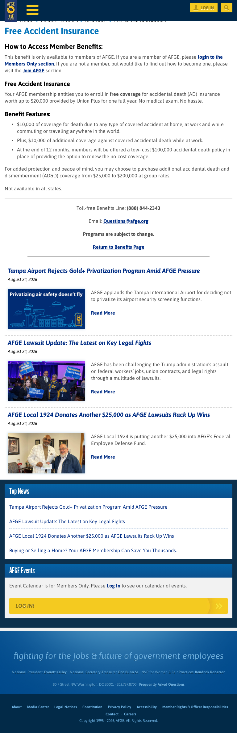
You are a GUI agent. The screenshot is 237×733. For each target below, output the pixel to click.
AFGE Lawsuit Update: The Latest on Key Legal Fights (79, 342)
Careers (130, 714)
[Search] (226, 7)
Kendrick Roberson (210, 672)
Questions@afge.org (125, 221)
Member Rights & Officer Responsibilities (195, 707)
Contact (112, 714)
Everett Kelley (55, 672)
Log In (113, 585)
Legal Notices (65, 707)
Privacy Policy (119, 707)
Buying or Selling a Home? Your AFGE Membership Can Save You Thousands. (93, 550)
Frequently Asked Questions (162, 684)
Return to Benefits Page (118, 247)
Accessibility (147, 707)
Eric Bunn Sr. (128, 672)
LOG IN (207, 7)
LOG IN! (24, 606)
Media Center (38, 707)
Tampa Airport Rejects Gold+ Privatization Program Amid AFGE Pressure (104, 270)
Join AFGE (33, 70)
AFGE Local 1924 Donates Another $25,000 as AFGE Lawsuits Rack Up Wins (109, 414)
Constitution (92, 707)
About (17, 707)
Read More (103, 313)
